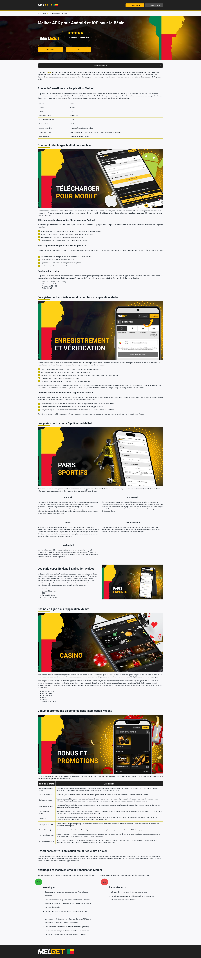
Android (50, 50)
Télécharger (154, 5)
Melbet (49, 72)
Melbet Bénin (42, 13)
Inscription (135, 5)
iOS (78, 50)
